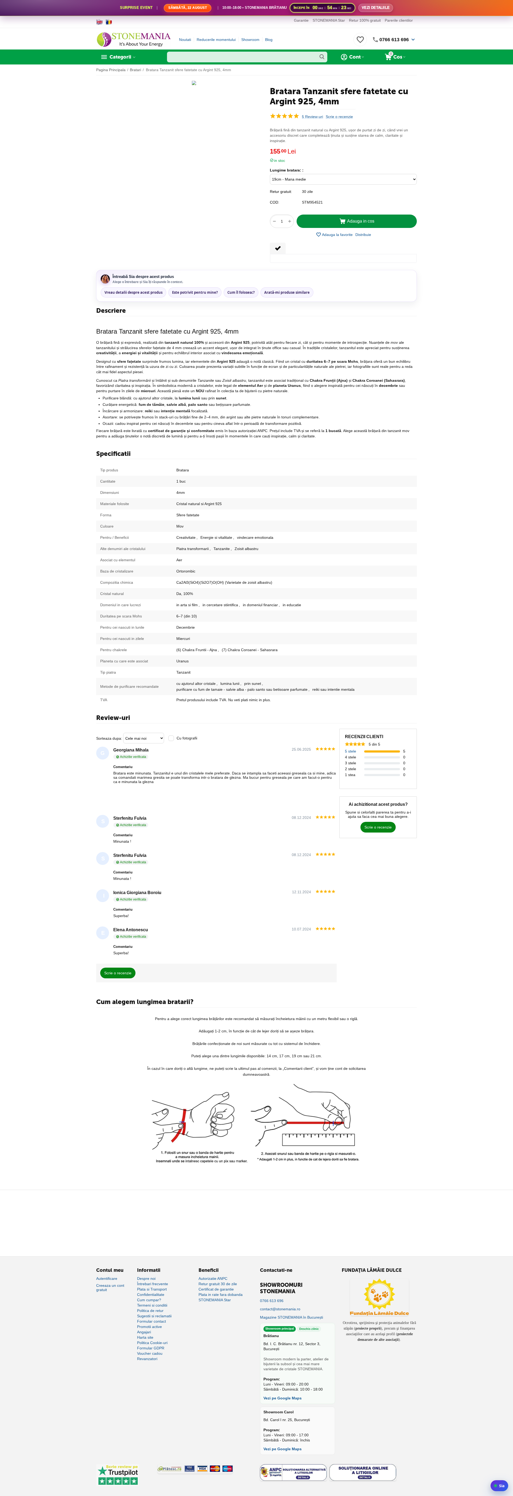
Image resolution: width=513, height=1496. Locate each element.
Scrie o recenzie (339, 117)
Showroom (250, 39)
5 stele (350, 751)
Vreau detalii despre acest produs (133, 292)
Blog (269, 39)
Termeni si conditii (152, 1305)
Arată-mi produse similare (287, 292)
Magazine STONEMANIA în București (291, 1317)
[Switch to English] (99, 22)
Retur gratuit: (281, 191)
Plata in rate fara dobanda (221, 1294)
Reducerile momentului (216, 39)
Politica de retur (150, 1310)
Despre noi (146, 1278)
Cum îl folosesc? (241, 292)
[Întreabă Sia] (499, 1485)
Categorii (120, 57)
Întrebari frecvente (152, 1284)
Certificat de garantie (216, 1289)
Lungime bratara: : (287, 170)
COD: (274, 202)
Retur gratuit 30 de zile (218, 1284)
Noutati (185, 39)
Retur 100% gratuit (365, 20)
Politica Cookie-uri (152, 1343)
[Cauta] (322, 57)
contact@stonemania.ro (280, 1309)
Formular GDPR (150, 1348)
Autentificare (106, 1278)
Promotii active (149, 1327)
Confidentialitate (150, 1294)
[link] (256, 8)
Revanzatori (147, 1359)
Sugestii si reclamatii (154, 1316)
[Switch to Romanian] (109, 22)
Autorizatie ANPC (213, 1278)
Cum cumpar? (149, 1300)
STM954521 (312, 202)
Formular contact (151, 1321)
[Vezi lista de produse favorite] (360, 42)
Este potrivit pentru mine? (195, 292)
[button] (363, 234)
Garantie (301, 20)
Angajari (144, 1332)
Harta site (145, 1337)
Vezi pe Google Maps (282, 1398)
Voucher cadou (149, 1353)
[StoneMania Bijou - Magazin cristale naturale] (133, 39)
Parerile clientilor (399, 20)
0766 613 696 (394, 39)
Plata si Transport (152, 1289)
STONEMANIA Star (329, 20)
